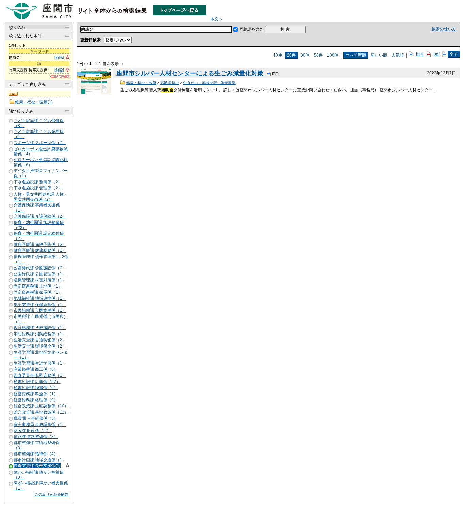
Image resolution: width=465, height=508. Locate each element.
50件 (318, 55)
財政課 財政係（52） (33, 430)
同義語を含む (251, 29)
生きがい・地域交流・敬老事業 (209, 83)
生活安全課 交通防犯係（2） (40, 340)
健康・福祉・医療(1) (34, 101)
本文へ (216, 19)
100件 (332, 55)
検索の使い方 (444, 29)
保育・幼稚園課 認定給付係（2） (39, 236)
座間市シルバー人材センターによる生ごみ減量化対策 (190, 73)
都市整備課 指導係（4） (36, 453)
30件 (305, 55)
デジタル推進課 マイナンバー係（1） (41, 174)
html (420, 54)
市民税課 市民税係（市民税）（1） (41, 319)
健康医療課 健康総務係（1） (40, 250)
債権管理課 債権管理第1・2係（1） (41, 259)
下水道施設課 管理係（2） (38, 188)
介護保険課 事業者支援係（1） (37, 208)
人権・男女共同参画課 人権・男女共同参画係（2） (41, 197)
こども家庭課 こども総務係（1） (39, 134)
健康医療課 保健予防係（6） (40, 244)
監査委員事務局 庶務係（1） (40, 375)
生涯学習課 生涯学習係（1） (40, 363)
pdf (436, 54)
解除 (67, 465)
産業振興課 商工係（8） (36, 369)
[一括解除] (59, 76)
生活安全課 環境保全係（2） (40, 346)
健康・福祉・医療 (141, 83)
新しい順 (379, 55)
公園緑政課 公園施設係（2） (40, 267)
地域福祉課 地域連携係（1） (40, 298)
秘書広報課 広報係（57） (37, 381)
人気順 (397, 55)
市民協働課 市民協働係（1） (40, 310)
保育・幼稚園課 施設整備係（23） (39, 225)
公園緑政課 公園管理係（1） (40, 274)
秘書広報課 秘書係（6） (36, 387)
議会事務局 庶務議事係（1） (40, 424)
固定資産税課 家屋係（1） (38, 292)
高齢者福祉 (169, 83)
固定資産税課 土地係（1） (38, 286)
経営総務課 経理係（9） (36, 400)
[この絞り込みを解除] (51, 494)
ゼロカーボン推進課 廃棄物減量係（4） (41, 151)
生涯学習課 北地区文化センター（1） (41, 355)
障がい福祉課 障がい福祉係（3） (39, 475)
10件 (277, 55)
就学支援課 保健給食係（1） (40, 304)
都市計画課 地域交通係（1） (40, 460)
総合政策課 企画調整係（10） (41, 406)
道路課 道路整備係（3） (36, 436)
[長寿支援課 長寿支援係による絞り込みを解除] (11, 466)
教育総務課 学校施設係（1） (40, 327)
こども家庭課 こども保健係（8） (39, 123)
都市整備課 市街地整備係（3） (37, 445)
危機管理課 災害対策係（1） (40, 280)
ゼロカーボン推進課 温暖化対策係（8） (41, 162)
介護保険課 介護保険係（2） (40, 216)
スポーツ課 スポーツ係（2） (40, 142)
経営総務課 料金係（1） (36, 393)
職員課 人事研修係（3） (36, 418)
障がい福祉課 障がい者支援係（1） (41, 486)
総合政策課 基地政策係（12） (41, 412)
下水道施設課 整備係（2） (38, 182)
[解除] (59, 57)
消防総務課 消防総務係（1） (40, 334)
